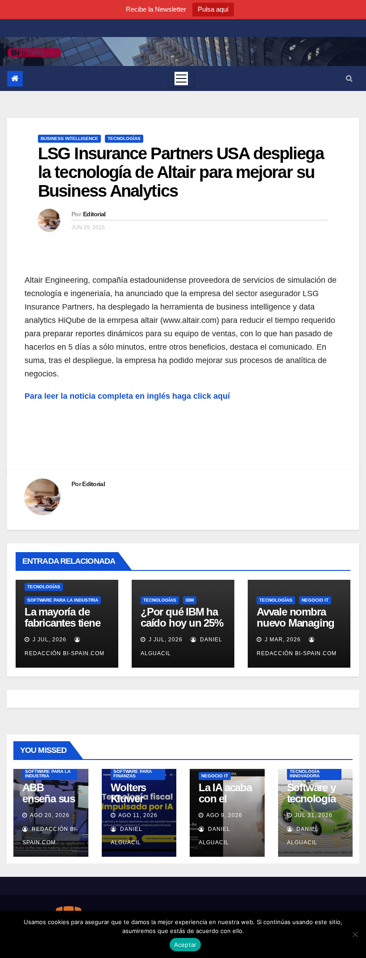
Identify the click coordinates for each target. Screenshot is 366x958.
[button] (349, 78)
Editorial (94, 214)
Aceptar (185, 944)
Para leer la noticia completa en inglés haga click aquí (127, 396)
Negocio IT (315, 600)
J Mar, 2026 (282, 639)
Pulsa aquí (213, 9)
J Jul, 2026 (49, 639)
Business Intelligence (69, 138)
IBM (190, 600)
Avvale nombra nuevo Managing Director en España (295, 628)
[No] (354, 934)
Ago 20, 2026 (50, 815)
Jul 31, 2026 (314, 815)
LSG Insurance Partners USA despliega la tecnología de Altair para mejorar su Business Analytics (181, 172)
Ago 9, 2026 (224, 815)
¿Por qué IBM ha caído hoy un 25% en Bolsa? (182, 623)
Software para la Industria (62, 600)
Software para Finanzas (132, 773)
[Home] (15, 79)
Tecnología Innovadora (305, 773)
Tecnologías (124, 138)
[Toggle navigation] (181, 78)
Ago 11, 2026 (138, 815)
